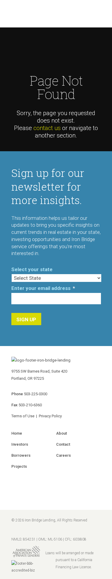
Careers (63, 455)
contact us (47, 128)
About (61, 433)
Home (16, 433)
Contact (63, 444)
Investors (19, 444)
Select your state (32, 269)
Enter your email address (43, 288)
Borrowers (20, 455)
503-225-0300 (35, 394)
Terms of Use (22, 416)
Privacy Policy (50, 416)
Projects (19, 466)
